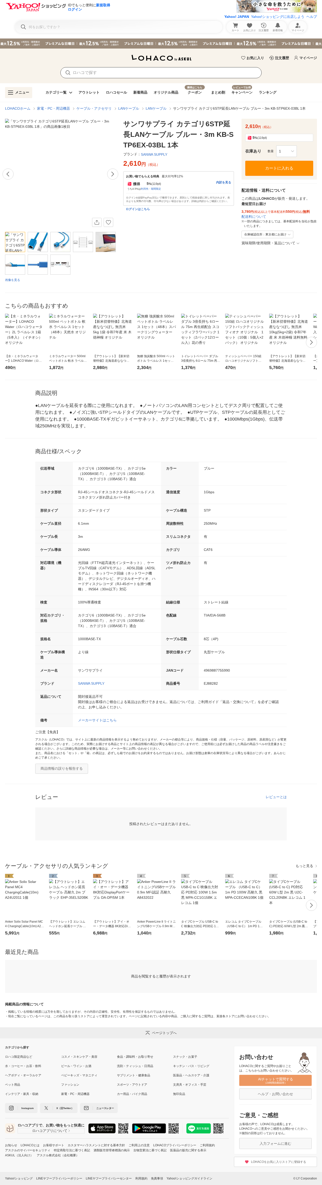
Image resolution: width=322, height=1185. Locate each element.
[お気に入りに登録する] (108, 222)
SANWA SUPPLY (91, 683)
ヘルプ (311, 17)
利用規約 (141, 1178)
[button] (286, 151)
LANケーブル (128, 108)
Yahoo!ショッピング (19, 1178)
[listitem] (33, 1056)
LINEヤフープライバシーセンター (109, 1178)
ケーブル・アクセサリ (94, 108)
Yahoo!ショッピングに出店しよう (277, 17)
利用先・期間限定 (151, 188)
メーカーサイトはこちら (97, 720)
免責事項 (157, 1178)
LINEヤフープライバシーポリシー (59, 1178)
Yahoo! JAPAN (236, 17)
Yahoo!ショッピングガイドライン (189, 1178)
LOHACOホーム (17, 108)
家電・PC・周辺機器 (53, 108)
